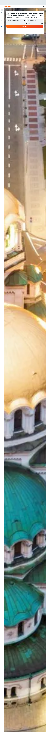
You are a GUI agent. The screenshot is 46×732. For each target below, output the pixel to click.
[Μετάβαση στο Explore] (1, 18)
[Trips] (1, 23)
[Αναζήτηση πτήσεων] (1, 10)
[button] (2, 6)
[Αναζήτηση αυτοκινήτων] (1, 15)
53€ (7, 14)
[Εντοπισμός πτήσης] (1, 20)
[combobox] (26, 17)
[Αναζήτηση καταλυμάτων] (1, 12)
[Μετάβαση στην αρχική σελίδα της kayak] (7, 6)
